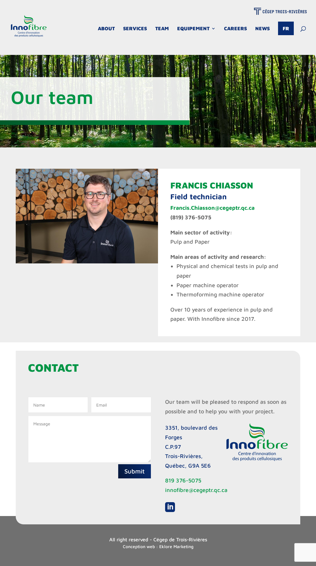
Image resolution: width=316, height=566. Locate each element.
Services (135, 28)
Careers (235, 28)
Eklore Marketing (176, 546)
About (106, 28)
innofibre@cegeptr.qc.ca (196, 490)
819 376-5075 (183, 480)
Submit (134, 471)
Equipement (193, 28)
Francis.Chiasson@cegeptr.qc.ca (212, 208)
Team (162, 28)
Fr (286, 28)
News (262, 28)
